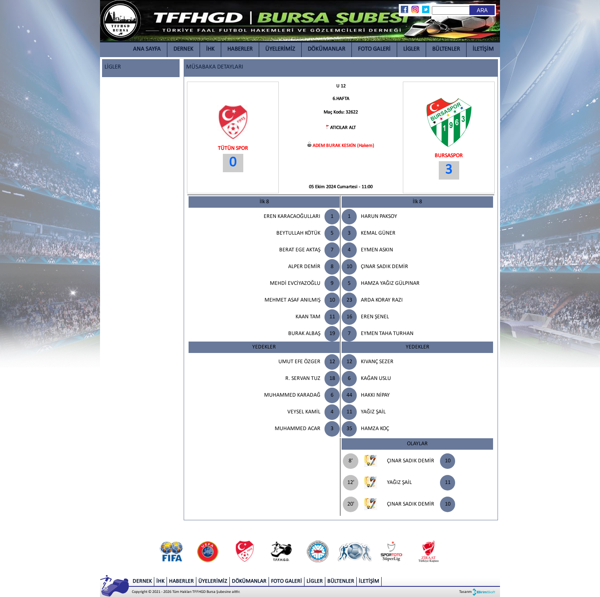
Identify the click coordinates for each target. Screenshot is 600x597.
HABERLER (240, 49)
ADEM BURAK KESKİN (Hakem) (343, 145)
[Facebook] (404, 9)
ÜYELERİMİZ (280, 49)
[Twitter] (425, 9)
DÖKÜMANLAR (326, 49)
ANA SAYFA (147, 49)
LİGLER (411, 49)
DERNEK (183, 49)
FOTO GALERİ (374, 49)
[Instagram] (415, 9)
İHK (210, 49)
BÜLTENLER (446, 49)
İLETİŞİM (483, 49)
